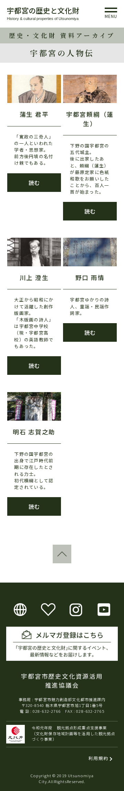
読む (34, 182)
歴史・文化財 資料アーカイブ (62, 35)
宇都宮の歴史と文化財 (43, 10)
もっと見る (20, 537)
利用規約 (98, 758)
